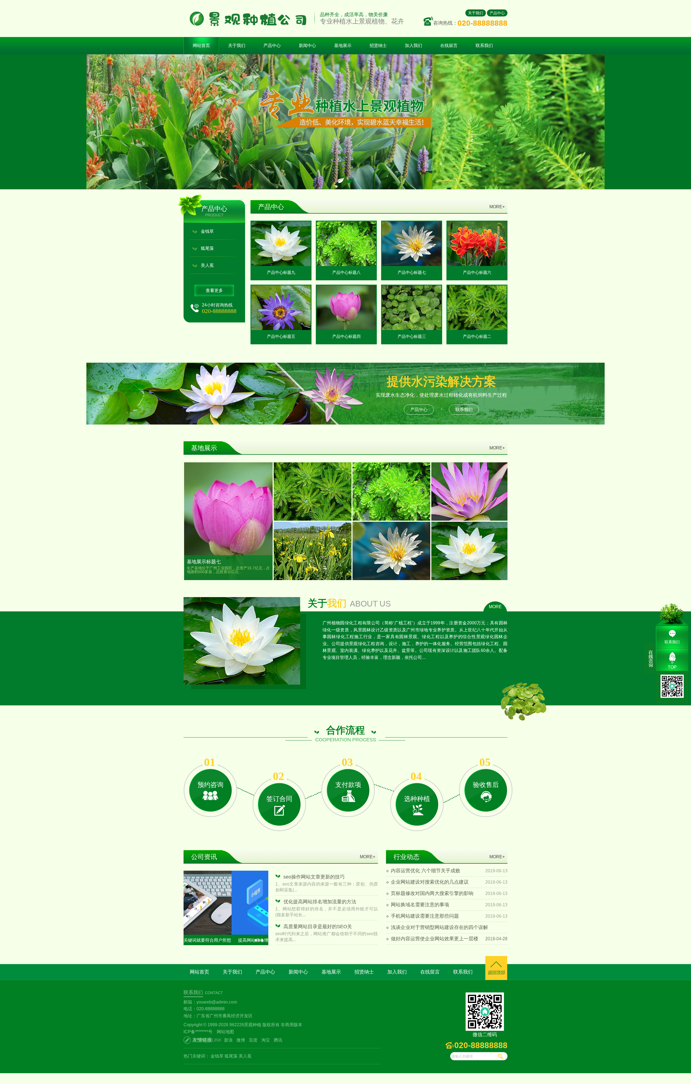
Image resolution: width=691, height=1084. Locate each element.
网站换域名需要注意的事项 (420, 904)
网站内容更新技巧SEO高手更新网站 (225, 940)
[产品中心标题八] (346, 243)
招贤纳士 (364, 972)
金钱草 (207, 231)
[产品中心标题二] (477, 307)
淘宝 (265, 1040)
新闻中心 (298, 972)
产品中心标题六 (477, 272)
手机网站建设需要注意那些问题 (425, 916)
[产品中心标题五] (281, 307)
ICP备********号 (198, 1031)
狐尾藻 (207, 248)
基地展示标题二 (391, 547)
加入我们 (397, 972)
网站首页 (201, 45)
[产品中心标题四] (346, 307)
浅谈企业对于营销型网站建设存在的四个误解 (439, 927)
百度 (253, 1040)
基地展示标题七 (204, 561)
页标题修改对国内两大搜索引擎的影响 (432, 893)
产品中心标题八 (346, 272)
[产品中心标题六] (477, 243)
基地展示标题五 (391, 487)
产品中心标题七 (412, 272)
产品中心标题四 (346, 336)
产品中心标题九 (281, 272)
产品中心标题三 (412, 336)
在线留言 (430, 972)
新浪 (228, 1040)
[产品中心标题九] (281, 243)
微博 (240, 1040)
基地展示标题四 (470, 487)
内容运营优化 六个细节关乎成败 (425, 870)
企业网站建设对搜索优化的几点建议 (430, 882)
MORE (495, 606)
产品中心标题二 (477, 336)
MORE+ (497, 206)
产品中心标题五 (281, 336)
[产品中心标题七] (411, 243)
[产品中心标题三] (411, 307)
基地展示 (331, 972)
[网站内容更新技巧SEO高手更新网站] (226, 903)
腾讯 (278, 1040)
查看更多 (214, 290)
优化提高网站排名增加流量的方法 (319, 901)
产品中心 (497, 13)
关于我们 (475, 13)
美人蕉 (207, 265)
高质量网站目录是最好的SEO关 (317, 926)
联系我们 (464, 409)
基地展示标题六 (313, 487)
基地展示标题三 (313, 547)
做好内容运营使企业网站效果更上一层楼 (434, 938)
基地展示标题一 (470, 547)
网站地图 (225, 1031)
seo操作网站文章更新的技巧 (314, 877)
